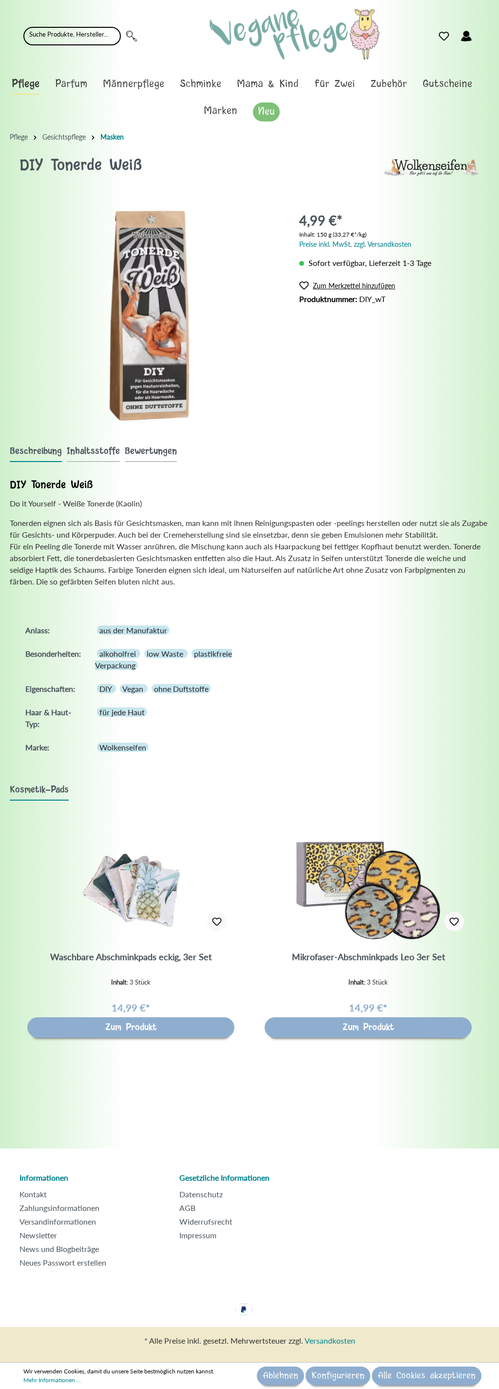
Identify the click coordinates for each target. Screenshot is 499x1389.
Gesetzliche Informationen (224, 1177)
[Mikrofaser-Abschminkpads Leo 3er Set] (368, 890)
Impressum (197, 1235)
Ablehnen (280, 1376)
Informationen (43, 1177)
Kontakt (33, 1194)
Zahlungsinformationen (59, 1207)
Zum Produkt (131, 1027)
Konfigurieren (338, 1376)
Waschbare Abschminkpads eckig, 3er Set (130, 956)
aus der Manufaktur (133, 630)
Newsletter (38, 1235)
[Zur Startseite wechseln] (294, 34)
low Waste (166, 653)
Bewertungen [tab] (151, 451)
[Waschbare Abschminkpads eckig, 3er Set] (130, 890)
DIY (106, 688)
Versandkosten (330, 1340)
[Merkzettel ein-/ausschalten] (217, 921)
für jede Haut (122, 712)
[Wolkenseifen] (431, 166)
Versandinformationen (57, 1221)
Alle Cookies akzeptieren (427, 1376)
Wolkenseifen (122, 747)
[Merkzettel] (444, 36)
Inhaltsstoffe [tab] (93, 451)
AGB (187, 1207)
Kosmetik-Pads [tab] (39, 790)
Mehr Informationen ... (52, 1380)
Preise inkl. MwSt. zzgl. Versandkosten (355, 244)
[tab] (36, 451)
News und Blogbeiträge (59, 1248)
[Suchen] (131, 36)
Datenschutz (201, 1194)
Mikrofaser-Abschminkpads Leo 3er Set (368, 956)
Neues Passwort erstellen (62, 1262)
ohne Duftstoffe (181, 688)
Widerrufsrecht (205, 1221)
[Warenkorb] (483, 34)
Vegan (133, 688)
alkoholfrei (118, 653)
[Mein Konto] (466, 36)
